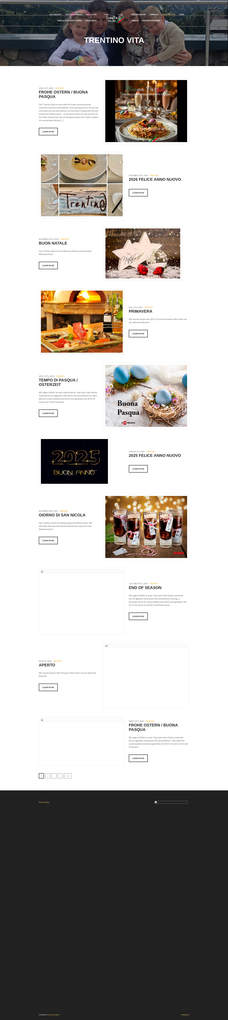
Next (68, 776)
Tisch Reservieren (73, 14)
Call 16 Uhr (91, 14)
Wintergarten (138, 14)
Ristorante (55, 14)
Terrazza (153, 14)
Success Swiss (53, 1015)
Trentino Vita (168, 14)
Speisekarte (91, 21)
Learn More (48, 131)
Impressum (185, 1015)
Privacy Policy (44, 802)
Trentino (59, 88)
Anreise (135, 21)
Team (181, 14)
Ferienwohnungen (151, 21)
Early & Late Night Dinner (69, 21)
